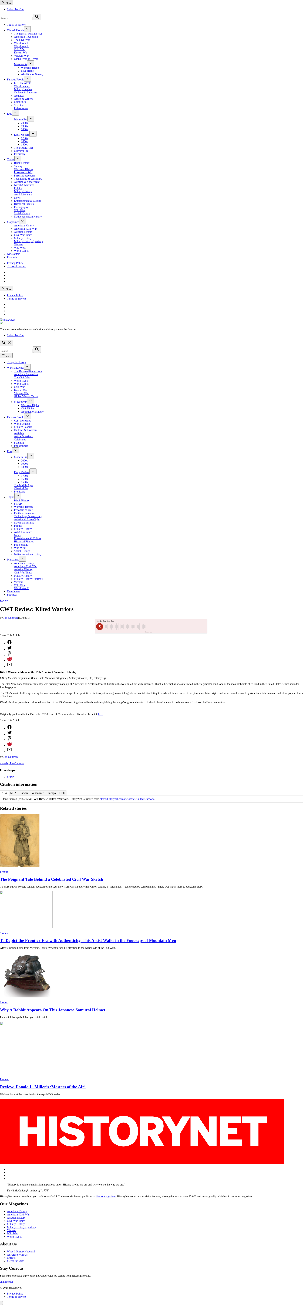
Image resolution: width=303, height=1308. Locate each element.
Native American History (28, 216)
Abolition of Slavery (32, 74)
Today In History (16, 24)
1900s (24, 126)
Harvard (24, 792)
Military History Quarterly (28, 241)
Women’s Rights (30, 67)
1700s (24, 138)
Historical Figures (24, 203)
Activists (19, 95)
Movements (20, 64)
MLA (13, 792)
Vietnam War (21, 55)
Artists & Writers (23, 98)
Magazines (13, 221)
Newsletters (13, 253)
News (17, 197)
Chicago (51, 792)
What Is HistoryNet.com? (21, 1251)
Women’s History (23, 169)
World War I (21, 43)
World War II (21, 46)
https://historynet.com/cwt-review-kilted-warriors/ (127, 798)
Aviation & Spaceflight (26, 181)
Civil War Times (23, 234)
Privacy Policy (15, 262)
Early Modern (21, 134)
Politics (18, 188)
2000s (24, 122)
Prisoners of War (23, 172)
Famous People (15, 79)
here (100, 714)
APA (4, 792)
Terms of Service (16, 266)
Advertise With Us (17, 1254)
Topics (10, 159)
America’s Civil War (25, 228)
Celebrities (20, 101)
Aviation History (23, 231)
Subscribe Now (15, 9)
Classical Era (21, 150)
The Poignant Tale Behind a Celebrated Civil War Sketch (51, 879)
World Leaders (22, 86)
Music (10, 776)
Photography (21, 207)
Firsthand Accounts (24, 175)
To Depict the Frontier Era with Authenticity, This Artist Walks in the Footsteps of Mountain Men (88, 940)
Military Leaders (23, 89)
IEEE (62, 792)
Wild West (19, 210)
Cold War (19, 49)
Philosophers (21, 108)
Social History (22, 213)
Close (8, 3)
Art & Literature (23, 194)
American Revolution (26, 36)
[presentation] (27, 29)
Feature (4, 871)
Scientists (19, 105)
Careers (11, 1257)
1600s (24, 141)
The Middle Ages (23, 147)
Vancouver (37, 792)
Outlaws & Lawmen (25, 92)
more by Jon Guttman (12, 763)
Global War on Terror (26, 58)
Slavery (18, 166)
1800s (24, 129)
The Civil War (22, 39)
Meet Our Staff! (16, 1260)
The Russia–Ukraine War (28, 33)
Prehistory (19, 153)
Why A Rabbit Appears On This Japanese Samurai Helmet (52, 1010)
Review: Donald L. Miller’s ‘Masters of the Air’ (43, 1087)
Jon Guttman (11, 617)
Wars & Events (15, 30)
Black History (21, 162)
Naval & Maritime (24, 185)
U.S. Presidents (22, 82)
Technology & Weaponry (28, 178)
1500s (24, 144)
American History (24, 225)
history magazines (106, 1196)
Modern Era (20, 119)
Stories (4, 933)
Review (4, 600)
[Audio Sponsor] (178, 626)
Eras (9, 113)
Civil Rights (27, 70)
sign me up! (6, 1281)
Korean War (21, 52)
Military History (23, 191)
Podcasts (12, 257)
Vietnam (18, 244)
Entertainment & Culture (27, 200)
